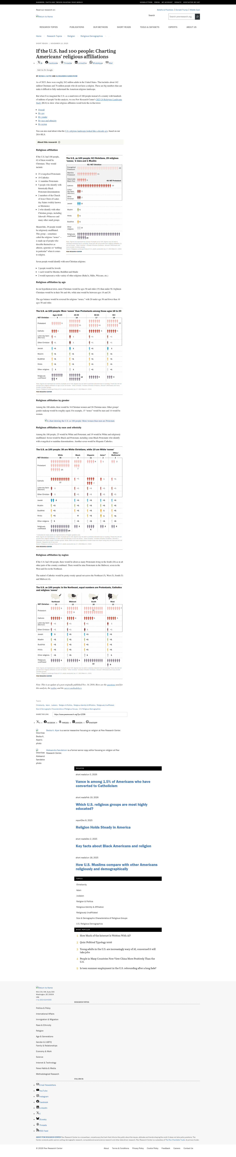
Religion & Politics (65, 705)
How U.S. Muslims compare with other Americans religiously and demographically (116, 866)
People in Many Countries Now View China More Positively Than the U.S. (117, 960)
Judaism (54, 705)
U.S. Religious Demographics (89, 709)
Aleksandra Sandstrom (66, 76)
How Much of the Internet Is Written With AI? (105, 935)
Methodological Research (47, 1074)
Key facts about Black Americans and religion (113, 846)
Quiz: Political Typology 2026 (96, 942)
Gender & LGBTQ (44, 1042)
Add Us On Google (45, 70)
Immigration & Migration (47, 1019)
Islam (48, 705)
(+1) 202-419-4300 (43, 1000)
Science (39, 1056)
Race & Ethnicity (43, 1025)
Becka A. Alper (45, 76)
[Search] (197, 17)
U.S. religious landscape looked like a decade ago (86, 130)
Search (152, 15)
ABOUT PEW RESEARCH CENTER (48, 1137)
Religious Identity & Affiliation (84, 705)
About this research (47, 142)
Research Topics (49, 27)
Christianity (40, 705)
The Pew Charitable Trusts (175, 1140)
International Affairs (45, 1013)
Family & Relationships (46, 1045)
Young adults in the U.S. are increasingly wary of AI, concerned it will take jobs (118, 951)
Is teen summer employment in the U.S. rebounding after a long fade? (118, 968)
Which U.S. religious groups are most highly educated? (111, 806)
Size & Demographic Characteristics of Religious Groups (57, 709)
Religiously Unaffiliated (105, 705)
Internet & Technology (46, 1062)
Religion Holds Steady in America (103, 827)
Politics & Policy (43, 1008)
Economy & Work (44, 1051)
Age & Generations (44, 1036)
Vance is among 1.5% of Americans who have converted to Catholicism (113, 783)
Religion (40, 1030)
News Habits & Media (46, 1068)
